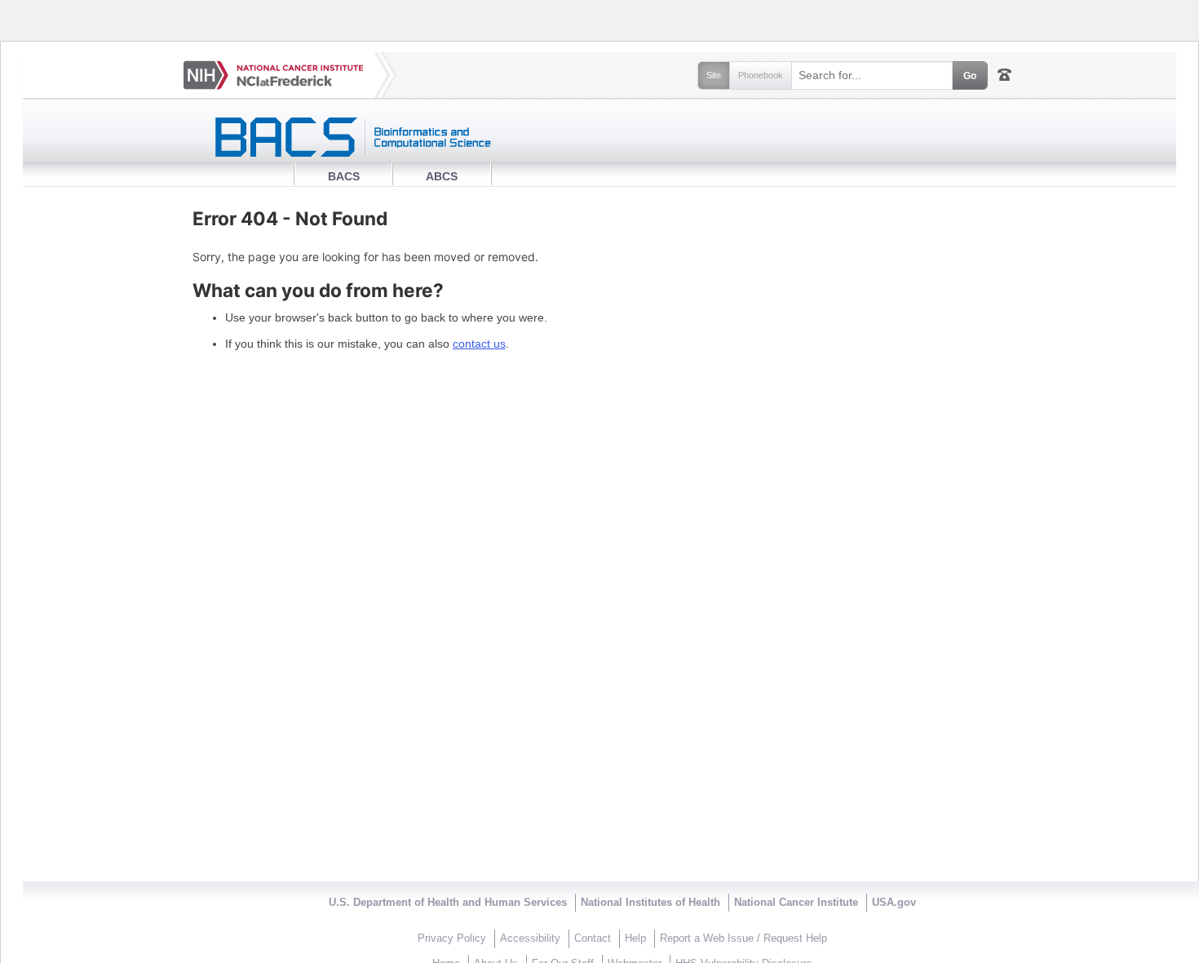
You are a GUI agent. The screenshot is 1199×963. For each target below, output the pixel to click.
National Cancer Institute (796, 902)
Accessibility (530, 938)
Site (713, 75)
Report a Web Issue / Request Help (743, 938)
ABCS (442, 176)
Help (635, 938)
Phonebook (760, 75)
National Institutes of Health (650, 902)
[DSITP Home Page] (599, 137)
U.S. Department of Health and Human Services (448, 902)
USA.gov (894, 902)
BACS (344, 176)
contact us (479, 343)
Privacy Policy (452, 938)
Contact (592, 938)
